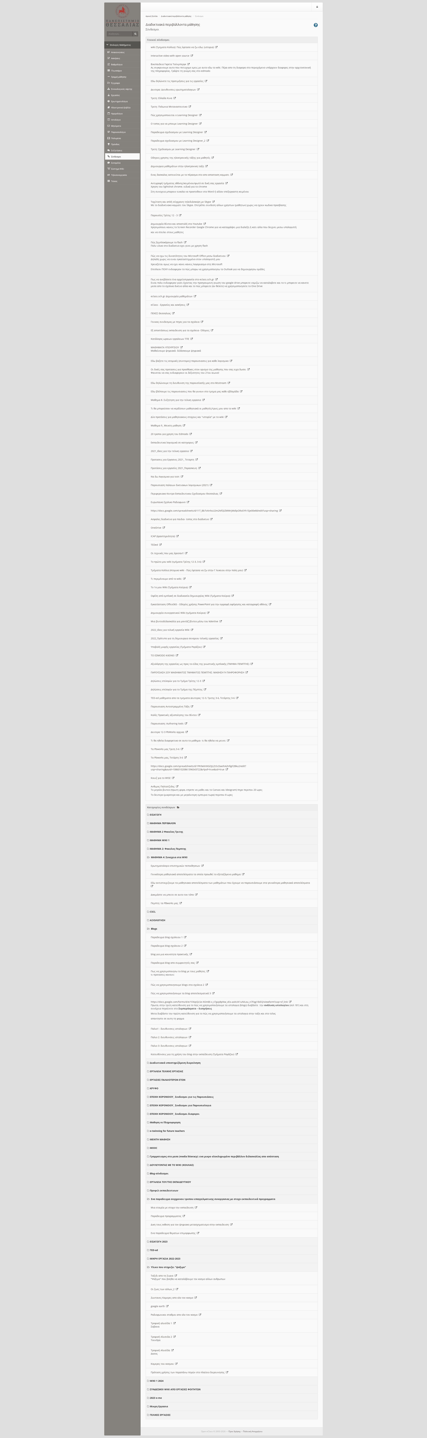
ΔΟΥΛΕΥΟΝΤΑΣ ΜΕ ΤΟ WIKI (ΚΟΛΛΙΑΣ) (172, 1165)
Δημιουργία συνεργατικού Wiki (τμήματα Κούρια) (179, 612)
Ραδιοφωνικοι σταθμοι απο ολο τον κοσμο (175, 1314)
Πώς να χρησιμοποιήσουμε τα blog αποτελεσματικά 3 (181, 993)
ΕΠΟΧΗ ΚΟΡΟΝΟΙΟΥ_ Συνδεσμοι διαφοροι (174, 1113)
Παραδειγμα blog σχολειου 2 (167, 945)
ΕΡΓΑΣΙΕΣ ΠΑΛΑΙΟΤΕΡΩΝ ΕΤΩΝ (167, 1079)
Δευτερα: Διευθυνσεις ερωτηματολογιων (174, 89)
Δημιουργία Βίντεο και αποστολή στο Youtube (177, 223)
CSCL (153, 911)
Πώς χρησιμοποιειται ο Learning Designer (175, 115)
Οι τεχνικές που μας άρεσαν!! (168, 553)
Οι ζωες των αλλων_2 (163, 1289)
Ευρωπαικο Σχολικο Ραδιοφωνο (169, 502)
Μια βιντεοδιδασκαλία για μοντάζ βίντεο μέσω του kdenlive (185, 621)
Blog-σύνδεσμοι (159, 1173)
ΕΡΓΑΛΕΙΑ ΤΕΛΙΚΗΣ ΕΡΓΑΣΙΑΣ (166, 1071)
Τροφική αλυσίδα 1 (162, 1323)
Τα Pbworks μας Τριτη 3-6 (166, 749)
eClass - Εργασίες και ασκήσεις (169, 304)
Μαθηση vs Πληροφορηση (165, 1122)
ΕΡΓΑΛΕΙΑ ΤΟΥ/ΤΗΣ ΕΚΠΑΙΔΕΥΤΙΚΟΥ (170, 1182)
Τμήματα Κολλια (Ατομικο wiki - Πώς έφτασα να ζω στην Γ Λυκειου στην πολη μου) (197, 570)
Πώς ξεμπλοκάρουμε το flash (167, 242)
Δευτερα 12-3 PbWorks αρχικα (168, 732)
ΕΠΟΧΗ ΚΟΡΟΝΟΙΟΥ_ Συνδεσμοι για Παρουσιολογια (180, 1105)
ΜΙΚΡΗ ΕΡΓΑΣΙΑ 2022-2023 (165, 1258)
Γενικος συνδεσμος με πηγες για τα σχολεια (176, 321)
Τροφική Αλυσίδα (161, 1350)
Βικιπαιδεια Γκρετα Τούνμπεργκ (169, 64)
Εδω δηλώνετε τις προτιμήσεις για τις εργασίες (178, 81)
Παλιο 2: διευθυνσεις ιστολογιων (170, 1037)
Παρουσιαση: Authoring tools (168, 723)
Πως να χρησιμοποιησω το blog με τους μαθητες (179, 971)
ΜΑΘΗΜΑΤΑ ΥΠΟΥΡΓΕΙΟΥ (165, 347)
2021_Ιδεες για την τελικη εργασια (170, 451)
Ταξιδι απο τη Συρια (163, 1275)
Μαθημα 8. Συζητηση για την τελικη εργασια (176, 400)
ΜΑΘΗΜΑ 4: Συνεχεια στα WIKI (169, 857)
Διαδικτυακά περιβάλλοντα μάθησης (176, 16)
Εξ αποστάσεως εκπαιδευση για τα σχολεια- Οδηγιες (181, 330)
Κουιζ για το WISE (161, 778)
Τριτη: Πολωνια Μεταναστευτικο (170, 106)
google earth (158, 1306)
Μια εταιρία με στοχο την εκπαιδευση (173, 1207)
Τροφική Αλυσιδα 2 (162, 1336)
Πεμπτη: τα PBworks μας (165, 903)
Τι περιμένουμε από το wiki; (167, 578)
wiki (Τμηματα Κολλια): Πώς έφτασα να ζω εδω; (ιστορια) (183, 47)
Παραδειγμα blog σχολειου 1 (167, 937)
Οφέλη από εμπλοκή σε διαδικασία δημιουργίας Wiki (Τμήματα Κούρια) (191, 595)
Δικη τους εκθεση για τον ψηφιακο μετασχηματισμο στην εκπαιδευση (190, 1224)
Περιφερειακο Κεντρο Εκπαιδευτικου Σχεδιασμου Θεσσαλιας (185, 493)
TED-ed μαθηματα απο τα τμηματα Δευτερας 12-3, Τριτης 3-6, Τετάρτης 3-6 (193, 698)
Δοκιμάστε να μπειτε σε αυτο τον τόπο (173, 894)
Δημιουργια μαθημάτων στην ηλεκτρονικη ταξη (178, 166)
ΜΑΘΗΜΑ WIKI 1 (159, 840)
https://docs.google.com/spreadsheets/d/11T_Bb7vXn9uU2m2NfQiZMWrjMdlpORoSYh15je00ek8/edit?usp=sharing (215, 510)
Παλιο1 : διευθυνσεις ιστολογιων (170, 1028)
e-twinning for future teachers (167, 1130)
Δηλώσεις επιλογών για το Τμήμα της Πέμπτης (177, 689)
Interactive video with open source (171, 55)
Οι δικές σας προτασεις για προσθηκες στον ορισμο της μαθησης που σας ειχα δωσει (199, 369)
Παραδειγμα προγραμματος (167, 1216)
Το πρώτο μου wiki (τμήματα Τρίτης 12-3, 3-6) (177, 561)
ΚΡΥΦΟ (154, 1088)
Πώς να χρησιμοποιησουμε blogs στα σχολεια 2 (178, 984)
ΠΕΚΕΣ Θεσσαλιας (161, 313)
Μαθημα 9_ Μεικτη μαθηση (167, 425)
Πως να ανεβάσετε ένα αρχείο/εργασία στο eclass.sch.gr (183, 279)
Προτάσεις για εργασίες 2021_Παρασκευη (174, 468)
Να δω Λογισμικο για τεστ (166, 476)
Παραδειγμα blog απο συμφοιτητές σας (173, 962)
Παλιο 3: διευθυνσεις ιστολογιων (170, 1045)
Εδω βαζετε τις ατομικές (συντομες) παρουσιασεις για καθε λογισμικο (190, 360)
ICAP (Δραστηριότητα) (163, 536)
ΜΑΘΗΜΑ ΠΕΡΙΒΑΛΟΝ (163, 823)
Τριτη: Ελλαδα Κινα (162, 98)
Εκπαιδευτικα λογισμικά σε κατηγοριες (173, 442)
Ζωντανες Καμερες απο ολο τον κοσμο (172, 1297)
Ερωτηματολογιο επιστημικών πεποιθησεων (176, 865)
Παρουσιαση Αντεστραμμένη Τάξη (171, 706)
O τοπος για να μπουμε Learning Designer (175, 123)
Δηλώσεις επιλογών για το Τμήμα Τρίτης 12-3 (176, 681)
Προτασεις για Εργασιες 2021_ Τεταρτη (173, 459)
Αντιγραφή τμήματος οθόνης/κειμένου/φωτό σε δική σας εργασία (188, 183)
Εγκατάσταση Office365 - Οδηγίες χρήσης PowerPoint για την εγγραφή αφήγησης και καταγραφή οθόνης (210, 604)
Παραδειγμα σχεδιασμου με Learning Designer (177, 132)
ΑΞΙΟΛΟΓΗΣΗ (157, 920)
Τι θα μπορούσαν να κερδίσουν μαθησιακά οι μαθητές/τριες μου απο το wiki (194, 408)
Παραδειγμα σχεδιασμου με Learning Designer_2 (179, 140)
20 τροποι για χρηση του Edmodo (170, 434)
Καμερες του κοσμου (163, 1363)
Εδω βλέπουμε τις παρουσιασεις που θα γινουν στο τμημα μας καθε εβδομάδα (195, 391)
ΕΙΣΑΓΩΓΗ (155, 814)
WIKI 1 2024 (156, 1380)
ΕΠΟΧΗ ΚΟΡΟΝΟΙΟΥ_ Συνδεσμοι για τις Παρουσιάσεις (182, 1096)
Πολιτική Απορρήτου (252, 1431)
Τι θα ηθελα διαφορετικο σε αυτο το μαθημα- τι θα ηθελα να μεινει (189, 740)
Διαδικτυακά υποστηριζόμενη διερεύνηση (175, 1062)
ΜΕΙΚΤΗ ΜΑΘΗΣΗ (160, 1139)
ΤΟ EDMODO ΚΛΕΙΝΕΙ (163, 655)
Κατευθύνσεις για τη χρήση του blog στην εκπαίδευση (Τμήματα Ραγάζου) (193, 1054)
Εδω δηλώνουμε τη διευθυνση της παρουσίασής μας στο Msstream (189, 383)
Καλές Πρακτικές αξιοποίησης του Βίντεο (174, 715)
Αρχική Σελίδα (151, 16)
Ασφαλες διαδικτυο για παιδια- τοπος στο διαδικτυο (180, 519)
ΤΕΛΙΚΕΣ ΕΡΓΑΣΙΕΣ (160, 1414)
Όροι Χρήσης (235, 1431)
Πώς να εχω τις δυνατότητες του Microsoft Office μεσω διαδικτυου (189, 255)
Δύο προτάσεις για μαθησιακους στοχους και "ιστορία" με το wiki (188, 417)
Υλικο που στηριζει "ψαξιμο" (168, 1267)
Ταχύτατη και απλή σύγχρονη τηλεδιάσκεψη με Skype (181, 201)
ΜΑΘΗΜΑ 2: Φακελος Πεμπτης (168, 848)
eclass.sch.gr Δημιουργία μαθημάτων (172, 296)
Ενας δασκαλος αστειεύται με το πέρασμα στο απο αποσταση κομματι (191, 174)
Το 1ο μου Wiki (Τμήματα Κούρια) (170, 587)
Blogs (154, 928)
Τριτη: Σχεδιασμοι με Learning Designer (174, 149)
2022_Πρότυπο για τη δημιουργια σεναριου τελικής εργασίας (185, 638)
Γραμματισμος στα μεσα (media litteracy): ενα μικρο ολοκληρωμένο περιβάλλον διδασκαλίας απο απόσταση (214, 1156)
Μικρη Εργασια (159, 1406)
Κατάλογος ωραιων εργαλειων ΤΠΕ (170, 338)
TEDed (155, 544)
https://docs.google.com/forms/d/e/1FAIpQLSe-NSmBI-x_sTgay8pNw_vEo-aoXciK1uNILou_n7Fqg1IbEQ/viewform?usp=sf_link (220, 1001)
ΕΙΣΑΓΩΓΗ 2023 (158, 1241)
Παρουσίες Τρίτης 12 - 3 (165, 215)
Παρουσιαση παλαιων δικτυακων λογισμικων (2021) (180, 485)
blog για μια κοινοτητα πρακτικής (170, 954)
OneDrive (157, 527)
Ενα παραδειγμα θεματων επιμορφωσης (174, 1233)
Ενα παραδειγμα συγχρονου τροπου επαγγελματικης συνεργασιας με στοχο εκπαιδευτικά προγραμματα (213, 1199)
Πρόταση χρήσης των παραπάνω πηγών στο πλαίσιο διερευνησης (188, 1372)
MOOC (153, 1147)
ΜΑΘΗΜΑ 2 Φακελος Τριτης (166, 831)
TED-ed (154, 1250)
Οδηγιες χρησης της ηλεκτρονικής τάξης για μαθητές (181, 157)
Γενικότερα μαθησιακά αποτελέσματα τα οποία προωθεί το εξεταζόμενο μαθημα (196, 874)
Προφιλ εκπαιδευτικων (164, 1190)
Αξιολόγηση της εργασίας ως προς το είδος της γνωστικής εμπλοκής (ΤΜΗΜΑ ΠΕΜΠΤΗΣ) (201, 663)
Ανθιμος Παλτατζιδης (163, 786)
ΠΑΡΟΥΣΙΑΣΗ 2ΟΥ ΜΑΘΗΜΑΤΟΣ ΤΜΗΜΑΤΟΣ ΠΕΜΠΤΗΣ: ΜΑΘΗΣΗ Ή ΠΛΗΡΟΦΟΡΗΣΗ (198, 672)
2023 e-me (156, 1397)
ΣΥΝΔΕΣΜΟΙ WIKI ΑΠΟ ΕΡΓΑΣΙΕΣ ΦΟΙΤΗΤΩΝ (175, 1389)
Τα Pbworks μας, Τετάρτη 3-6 (167, 757)
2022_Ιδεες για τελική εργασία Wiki (171, 629)
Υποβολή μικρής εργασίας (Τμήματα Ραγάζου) (177, 646)
